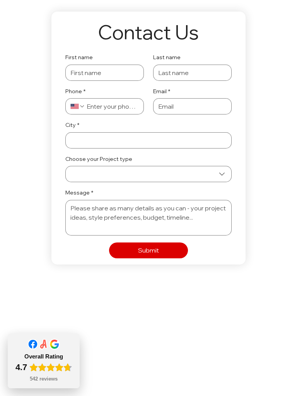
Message (79, 192)
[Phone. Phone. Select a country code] (77, 106)
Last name (167, 57)
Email (161, 91)
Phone (75, 91)
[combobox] (148, 174)
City (72, 124)
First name (79, 57)
